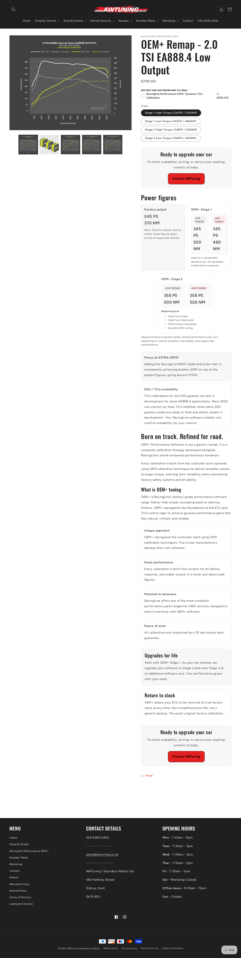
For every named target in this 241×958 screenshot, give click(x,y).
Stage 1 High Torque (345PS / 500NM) (171, 112)
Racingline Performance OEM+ (29, 851)
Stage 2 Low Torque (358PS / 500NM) (171, 138)
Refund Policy (18, 890)
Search (14, 877)
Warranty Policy (19, 884)
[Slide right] (127, 144)
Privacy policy (129, 948)
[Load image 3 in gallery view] (70, 144)
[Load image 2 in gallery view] (49, 144)
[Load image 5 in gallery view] (112, 144)
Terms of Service (20, 897)
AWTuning (72, 948)
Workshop (15, 864)
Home (13, 837)
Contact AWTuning (186, 178)
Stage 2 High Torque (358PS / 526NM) (171, 129)
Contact (14, 870)
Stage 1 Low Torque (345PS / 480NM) (170, 121)
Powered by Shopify (89, 948)
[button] (13, 9)
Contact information (172, 948)
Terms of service (149, 948)
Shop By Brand (18, 844)
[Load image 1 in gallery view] (28, 144)
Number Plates (18, 857)
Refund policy (111, 948)
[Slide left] (13, 144)
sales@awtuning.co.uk (102, 854)
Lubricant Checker (21, 904)
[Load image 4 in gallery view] (91, 144)
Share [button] (149, 775)
